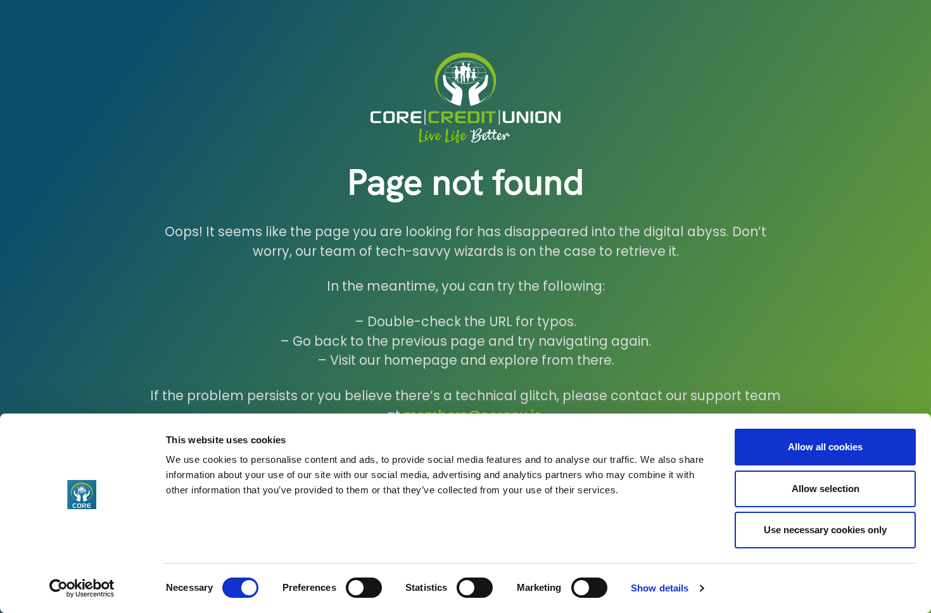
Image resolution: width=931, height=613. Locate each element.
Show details (659, 588)
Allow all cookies (825, 446)
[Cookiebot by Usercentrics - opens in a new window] (82, 588)
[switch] (364, 588)
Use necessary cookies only (825, 529)
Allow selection (825, 488)
